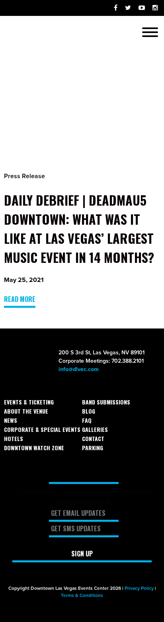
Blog (88, 411)
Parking (92, 447)
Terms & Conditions (82, 595)
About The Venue (26, 411)
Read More (19, 299)
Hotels (13, 438)
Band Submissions (106, 402)
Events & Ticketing (29, 402)
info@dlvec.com (79, 369)
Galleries (95, 429)
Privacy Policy (139, 588)
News (10, 420)
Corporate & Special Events (42, 429)
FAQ (87, 420)
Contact (93, 438)
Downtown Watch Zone (34, 447)
